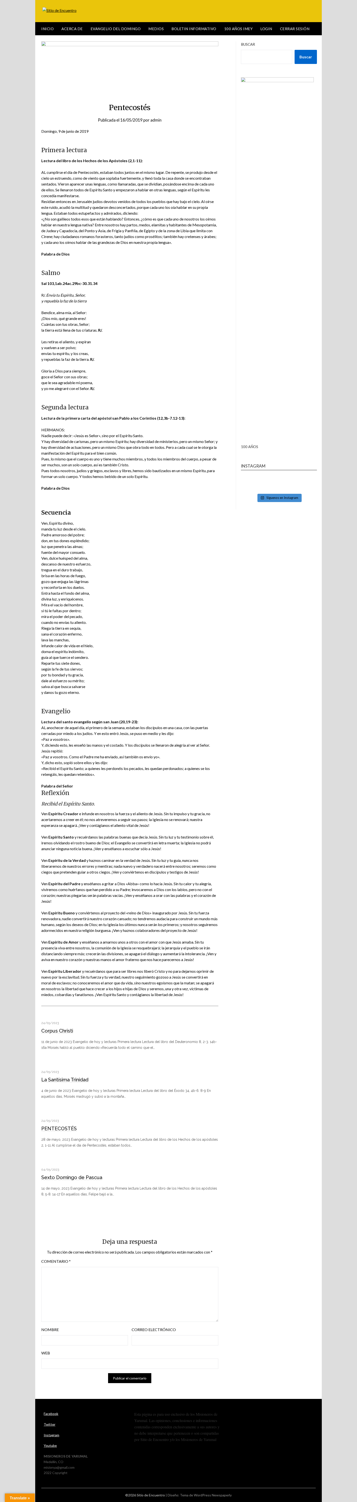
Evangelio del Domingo (116, 29)
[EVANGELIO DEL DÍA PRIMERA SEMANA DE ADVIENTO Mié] (279, 484)
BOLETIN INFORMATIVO (193, 29)
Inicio (47, 29)
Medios (156, 29)
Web (45, 1353)
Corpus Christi (57, 1031)
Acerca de (72, 29)
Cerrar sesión (295, 29)
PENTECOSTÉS (59, 1128)
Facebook (51, 1414)
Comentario (56, 1261)
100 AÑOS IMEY (238, 29)
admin (156, 120)
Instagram (51, 1435)
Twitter (49, 1424)
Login (266, 29)
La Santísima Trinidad (64, 1080)
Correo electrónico (154, 1329)
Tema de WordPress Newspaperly (206, 1495)
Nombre (50, 1329)
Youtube (50, 1445)
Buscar (248, 44)
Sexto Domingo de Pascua (71, 1177)
